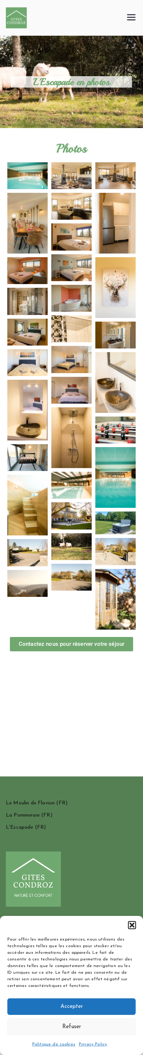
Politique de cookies (53, 1044)
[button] (132, 925)
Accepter (71, 1006)
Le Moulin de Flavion (30, 803)
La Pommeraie (23, 815)
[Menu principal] (131, 18)
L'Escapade (19, 827)
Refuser (71, 1027)
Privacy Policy (93, 1044)
